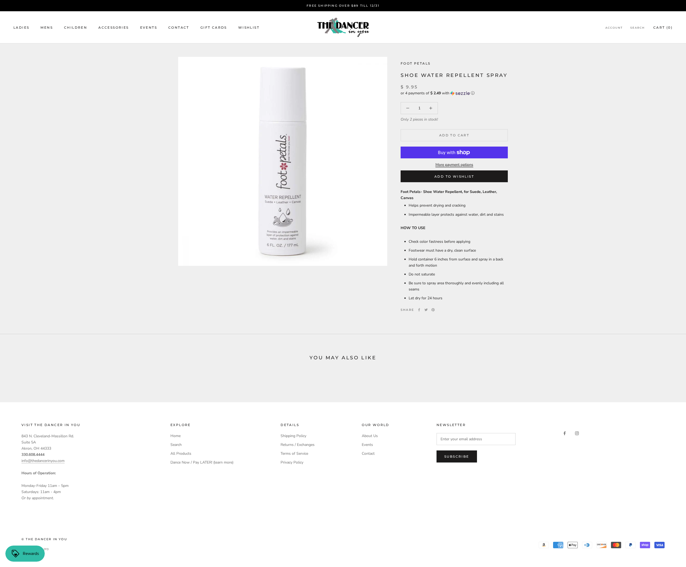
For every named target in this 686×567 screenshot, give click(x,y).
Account (614, 27)
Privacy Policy (292, 462)
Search (637, 27)
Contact (178, 27)
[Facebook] (419, 309)
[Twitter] (426, 309)
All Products (180, 453)
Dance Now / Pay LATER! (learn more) (201, 462)
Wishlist (248, 27)
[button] (454, 93)
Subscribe (456, 456)
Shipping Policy (293, 435)
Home (175, 435)
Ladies (21, 27)
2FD (46, 549)
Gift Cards (213, 27)
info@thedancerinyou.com (43, 460)
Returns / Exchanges (298, 444)
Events (148, 27)
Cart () (663, 27)
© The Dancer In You (44, 539)
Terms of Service (294, 453)
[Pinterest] (433, 309)
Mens (46, 27)
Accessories (113, 27)
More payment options (454, 164)
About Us (370, 435)
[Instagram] (577, 433)
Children (75, 27)
